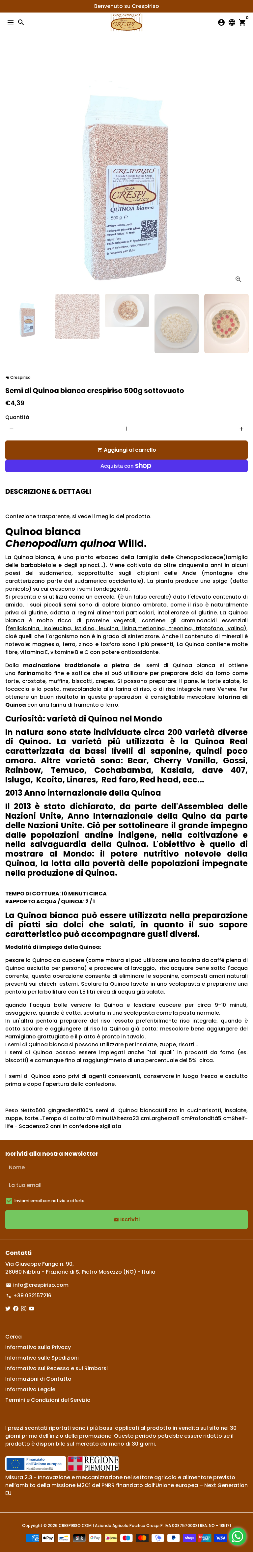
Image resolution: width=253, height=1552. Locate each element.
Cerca (13, 1336)
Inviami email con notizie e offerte (49, 1200)
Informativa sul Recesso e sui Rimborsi (56, 1368)
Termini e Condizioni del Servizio (48, 1400)
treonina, (181, 628)
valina (236, 628)
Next (241, 167)
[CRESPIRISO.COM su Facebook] (15, 1308)
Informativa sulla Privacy (38, 1347)
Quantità (17, 417)
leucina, (111, 628)
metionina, (151, 628)
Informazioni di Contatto (38, 1379)
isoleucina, (59, 628)
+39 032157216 (28, 1295)
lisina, (129, 628)
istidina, (87, 628)
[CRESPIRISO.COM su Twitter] (8, 1308)
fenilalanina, (25, 628)
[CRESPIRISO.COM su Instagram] (23, 1308)
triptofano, (212, 628)
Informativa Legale (30, 1389)
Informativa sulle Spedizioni (42, 1358)
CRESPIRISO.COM (75, 1525)
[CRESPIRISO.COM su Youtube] (31, 1308)
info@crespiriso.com (37, 1285)
